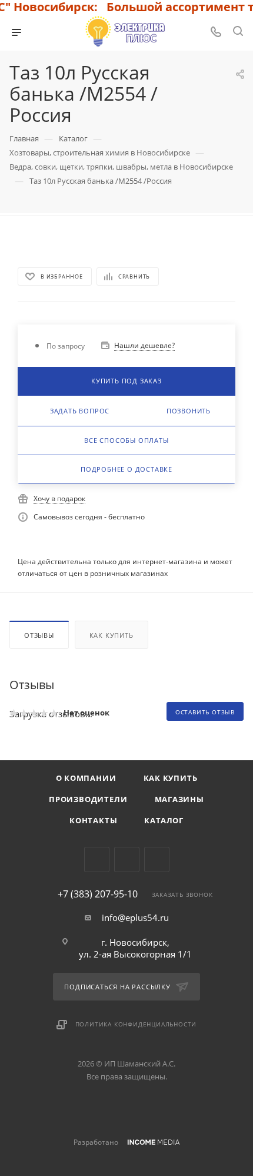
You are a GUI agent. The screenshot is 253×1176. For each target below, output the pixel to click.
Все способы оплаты (126, 440)
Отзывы (39, 635)
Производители (88, 799)
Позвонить (189, 410)
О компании (86, 778)
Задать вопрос (79, 410)
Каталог (164, 820)
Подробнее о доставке (126, 469)
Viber (126, 859)
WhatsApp (156, 859)
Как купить (111, 635)
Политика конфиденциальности (136, 1024)
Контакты (93, 820)
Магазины (179, 799)
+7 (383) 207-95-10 (98, 894)
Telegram (96, 859)
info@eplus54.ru (135, 917)
